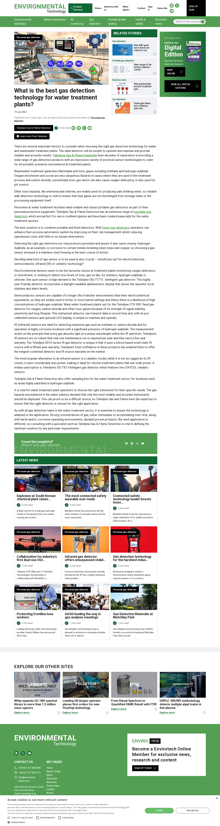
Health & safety (140, 21)
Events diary (53, 785)
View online (171, 72)
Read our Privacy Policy (104, 813)
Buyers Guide (53, 771)
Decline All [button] (193, 810)
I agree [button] (159, 810)
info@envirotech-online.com (27, 779)
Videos (98, 8)
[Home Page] (40, 8)
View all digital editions (181, 86)
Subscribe (162, 8)
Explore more (21, 712)
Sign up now (193, 8)
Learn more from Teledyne (33, 136)
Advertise (52, 782)
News (50, 775)
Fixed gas (108, 227)
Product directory (78, 8)
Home (50, 767)
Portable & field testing (117, 21)
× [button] (217, 798)
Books (50, 792)
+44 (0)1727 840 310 (29, 772)
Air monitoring (77, 21)
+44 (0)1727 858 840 (29, 767)
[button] (9, 818)
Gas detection (95, 21)
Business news (161, 21)
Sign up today (143, 768)
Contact (141, 8)
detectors (122, 227)
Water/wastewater (55, 19)
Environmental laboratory (22, 21)
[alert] (110, 810)
